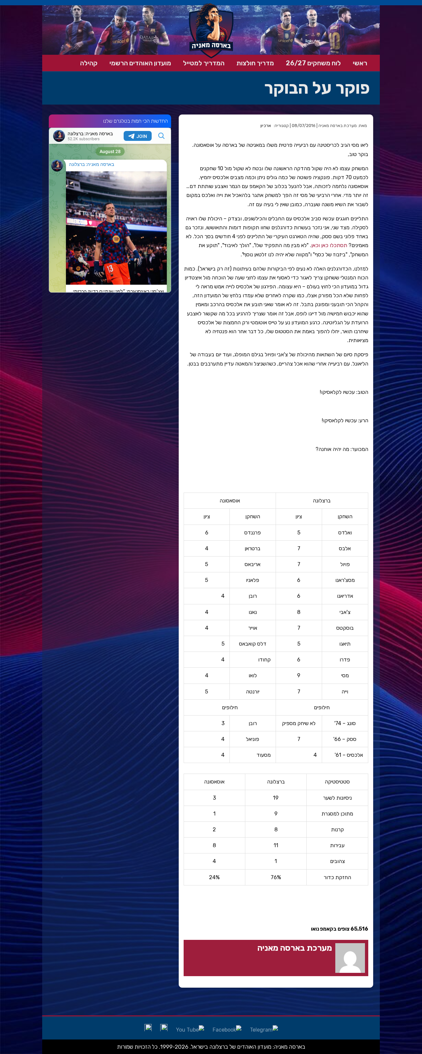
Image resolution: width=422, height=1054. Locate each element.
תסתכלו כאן (334, 245)
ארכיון (265, 125)
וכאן (315, 245)
